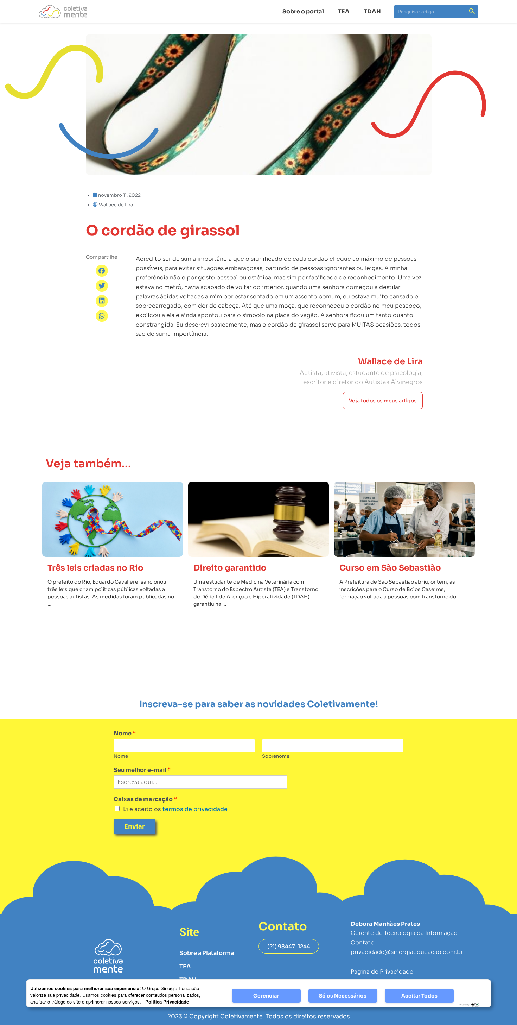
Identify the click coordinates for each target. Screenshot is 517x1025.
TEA (344, 11)
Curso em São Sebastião (390, 568)
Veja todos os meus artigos (383, 400)
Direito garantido (230, 568)
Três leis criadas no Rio (95, 568)
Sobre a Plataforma (206, 953)
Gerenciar (266, 996)
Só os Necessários (342, 996)
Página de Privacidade (382, 971)
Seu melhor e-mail (142, 770)
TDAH (372, 11)
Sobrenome (275, 756)
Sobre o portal (303, 11)
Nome (125, 733)
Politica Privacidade (167, 1001)
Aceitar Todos (419, 996)
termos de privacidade (194, 809)
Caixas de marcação (145, 799)
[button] (102, 271)
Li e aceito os (175, 809)
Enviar (134, 826)
